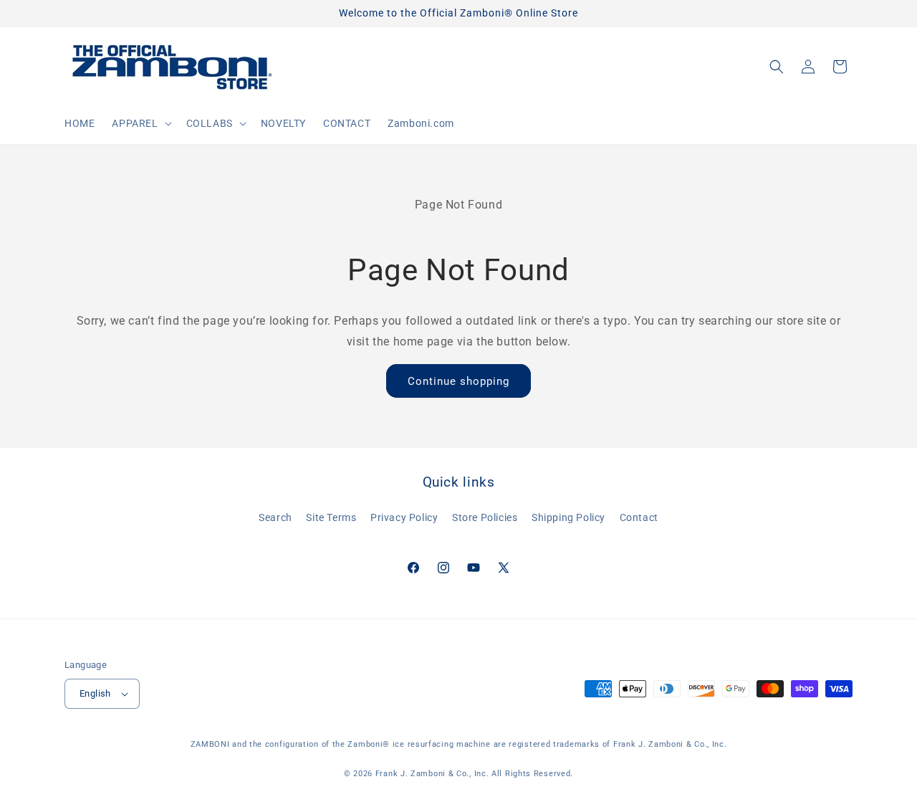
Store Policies (484, 517)
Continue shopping (458, 381)
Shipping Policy (568, 517)
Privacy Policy (404, 517)
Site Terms (331, 517)
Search (275, 517)
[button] (140, 123)
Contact (639, 517)
